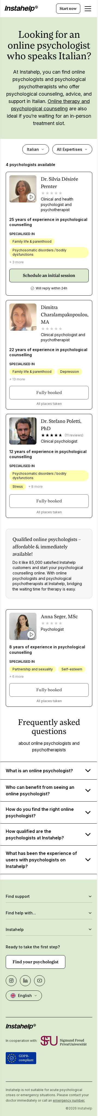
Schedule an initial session (49, 275)
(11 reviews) (74, 435)
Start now (68, 8)
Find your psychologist (36, 980)
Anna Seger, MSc (59, 616)
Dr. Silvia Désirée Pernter (59, 182)
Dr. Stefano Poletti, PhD (61, 424)
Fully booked (49, 392)
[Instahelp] (21, 9)
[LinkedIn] (25, 998)
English (25, 1013)
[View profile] (22, 188)
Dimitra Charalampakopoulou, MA (64, 314)
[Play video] (31, 197)
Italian (33, 149)
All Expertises (69, 149)
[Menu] (87, 8)
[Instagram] (11, 998)
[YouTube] (39, 998)
